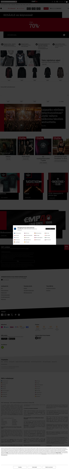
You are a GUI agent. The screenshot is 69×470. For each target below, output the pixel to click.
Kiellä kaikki (34, 467)
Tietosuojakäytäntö (4, 454)
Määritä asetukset (49, 467)
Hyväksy (20, 467)
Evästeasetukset (44, 453)
